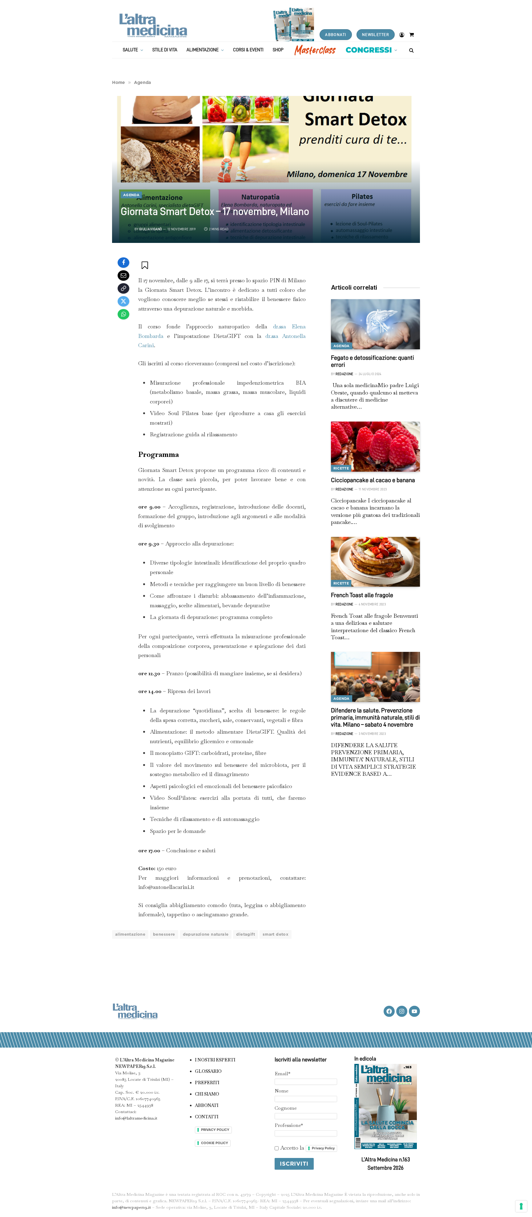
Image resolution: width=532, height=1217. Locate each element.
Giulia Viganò (150, 229)
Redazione (344, 374)
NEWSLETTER (375, 35)
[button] (145, 265)
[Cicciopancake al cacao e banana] (375, 447)
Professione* (289, 1125)
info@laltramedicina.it (136, 1118)
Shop (278, 50)
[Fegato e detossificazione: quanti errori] (375, 324)
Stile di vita (164, 50)
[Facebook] (123, 262)
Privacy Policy (323, 1148)
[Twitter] (123, 301)
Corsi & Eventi (248, 50)
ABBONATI (335, 35)
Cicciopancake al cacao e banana (373, 480)
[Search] (411, 50)
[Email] (123, 275)
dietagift (245, 934)
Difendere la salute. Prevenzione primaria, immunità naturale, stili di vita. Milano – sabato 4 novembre (375, 717)
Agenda (131, 195)
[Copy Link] (123, 288)
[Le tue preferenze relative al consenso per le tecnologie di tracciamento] (521, 1206)
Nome (281, 1091)
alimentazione (130, 934)
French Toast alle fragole (362, 595)
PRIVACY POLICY (215, 1130)
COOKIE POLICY (214, 1143)
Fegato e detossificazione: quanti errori (372, 361)
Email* (282, 1073)
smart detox (275, 934)
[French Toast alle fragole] (375, 562)
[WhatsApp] (123, 314)
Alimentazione (203, 50)
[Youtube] (414, 1011)
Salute (130, 50)
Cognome (286, 1108)
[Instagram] (401, 1011)
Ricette (341, 468)
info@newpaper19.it (131, 1207)
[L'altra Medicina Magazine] (153, 25)
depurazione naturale (206, 934)
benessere (164, 934)
